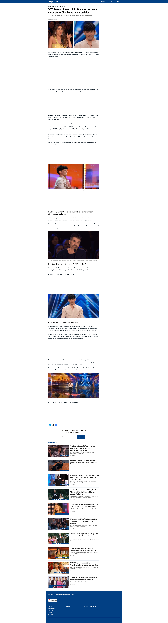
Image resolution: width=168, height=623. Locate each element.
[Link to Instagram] (86, 606)
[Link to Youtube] (91, 606)
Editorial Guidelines (51, 608)
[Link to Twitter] (89, 606)
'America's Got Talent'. (60, 272)
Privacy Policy (50, 610)
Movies (112, 1)
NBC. (77, 402)
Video (117, 1)
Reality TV (103, 1)
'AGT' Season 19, (77, 218)
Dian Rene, (51, 326)
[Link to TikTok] (93, 606)
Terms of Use (50, 614)
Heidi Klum (51, 139)
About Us (50, 606)
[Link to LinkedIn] (95, 606)
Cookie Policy (50, 612)
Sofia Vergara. (81, 123)
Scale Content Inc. (71, 594)
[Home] (53, 1)
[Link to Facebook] (84, 606)
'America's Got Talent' (80, 52)
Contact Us (68, 606)
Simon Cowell (58, 89)
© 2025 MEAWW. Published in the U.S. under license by (58, 594)
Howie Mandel (52, 142)
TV (108, 1)
